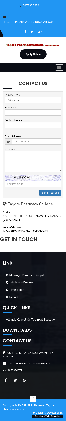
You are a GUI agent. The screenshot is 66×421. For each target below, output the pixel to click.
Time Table (16, 290)
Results (13, 297)
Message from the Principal (26, 275)
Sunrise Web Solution (47, 416)
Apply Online (33, 54)
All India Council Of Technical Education (31, 320)
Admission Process (21, 282)
